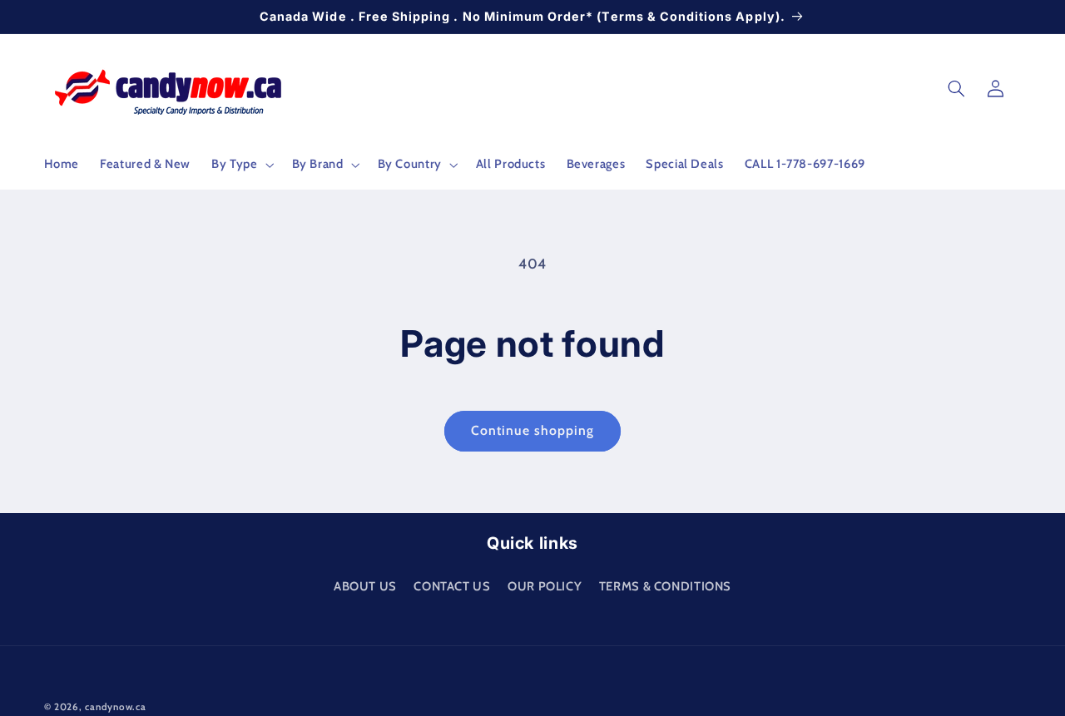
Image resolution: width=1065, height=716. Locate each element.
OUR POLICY (545, 585)
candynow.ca (115, 707)
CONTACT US (452, 585)
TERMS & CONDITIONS (665, 585)
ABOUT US (365, 585)
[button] (241, 164)
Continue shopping (533, 430)
